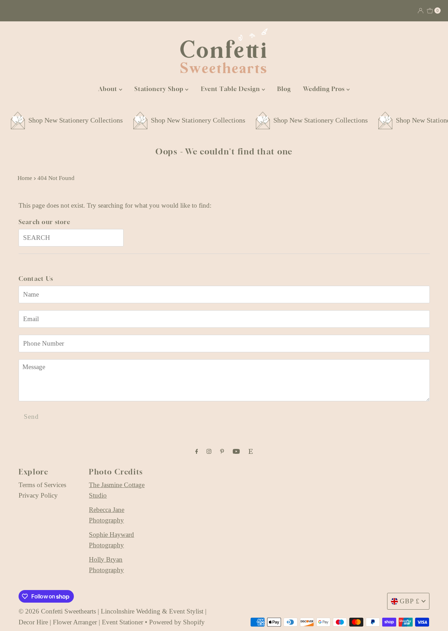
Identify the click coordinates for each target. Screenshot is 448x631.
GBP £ (410, 601)
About (108, 88)
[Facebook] (196, 451)
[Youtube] (236, 451)
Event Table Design (231, 88)
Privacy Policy (38, 495)
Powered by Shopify (177, 622)
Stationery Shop (159, 88)
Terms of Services (42, 484)
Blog (284, 88)
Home (25, 178)
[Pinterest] (222, 451)
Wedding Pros (324, 88)
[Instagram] (208, 451)
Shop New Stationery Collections (66, 120)
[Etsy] (250, 451)
